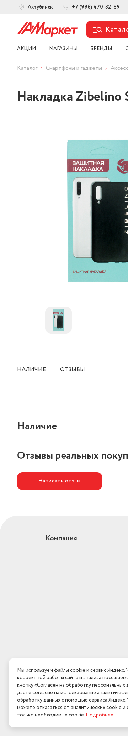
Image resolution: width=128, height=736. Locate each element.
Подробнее (99, 715)
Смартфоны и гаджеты (74, 68)
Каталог (27, 68)
